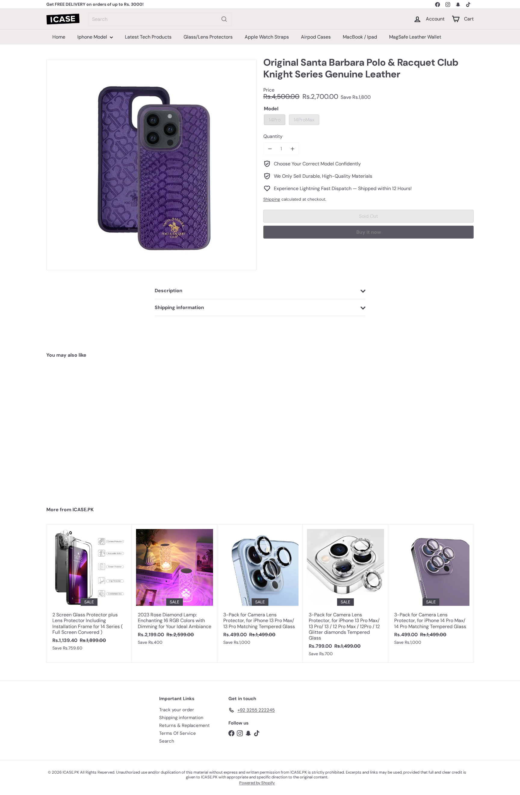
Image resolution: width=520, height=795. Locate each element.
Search (166, 741)
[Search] (224, 19)
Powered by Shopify (257, 782)
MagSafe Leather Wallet (415, 37)
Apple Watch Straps (267, 37)
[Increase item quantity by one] (292, 148)
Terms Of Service (177, 733)
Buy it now (368, 232)
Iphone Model (92, 37)
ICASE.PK (83, 509)
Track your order (176, 710)
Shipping (271, 199)
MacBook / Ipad (360, 37)
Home (58, 37)
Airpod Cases (316, 37)
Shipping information (181, 718)
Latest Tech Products (148, 37)
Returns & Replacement (184, 725)
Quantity (273, 136)
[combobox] (159, 19)
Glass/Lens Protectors (208, 37)
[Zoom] (151, 165)
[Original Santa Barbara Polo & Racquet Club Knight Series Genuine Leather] (82, 429)
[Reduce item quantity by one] (269, 148)
